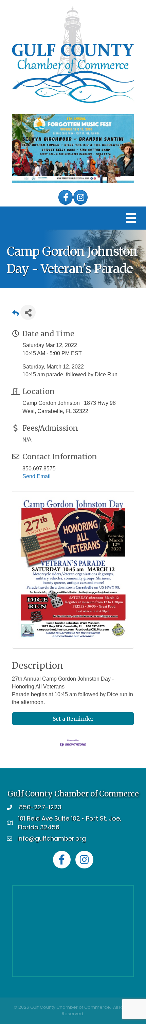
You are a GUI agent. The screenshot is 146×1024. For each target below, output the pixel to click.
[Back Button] (15, 314)
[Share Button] (28, 312)
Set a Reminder (73, 718)
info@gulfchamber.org (51, 838)
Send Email (36, 476)
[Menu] (131, 218)
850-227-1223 (40, 807)
